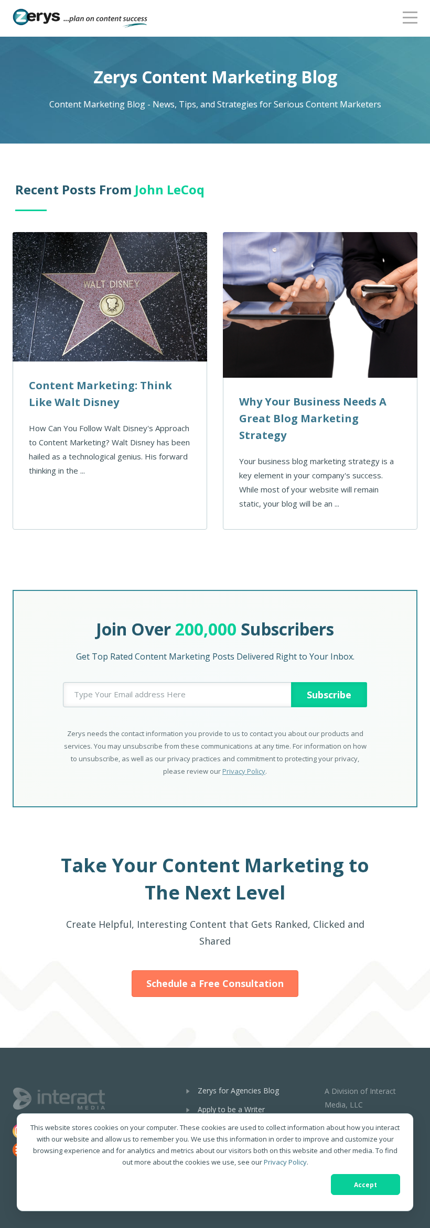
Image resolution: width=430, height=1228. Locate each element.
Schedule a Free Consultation (215, 983)
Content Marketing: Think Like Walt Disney (100, 393)
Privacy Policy (285, 1162)
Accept (365, 1184)
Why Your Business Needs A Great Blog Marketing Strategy (312, 418)
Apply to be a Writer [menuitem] (231, 1109)
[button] (410, 16)
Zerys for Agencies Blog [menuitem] (238, 1090)
